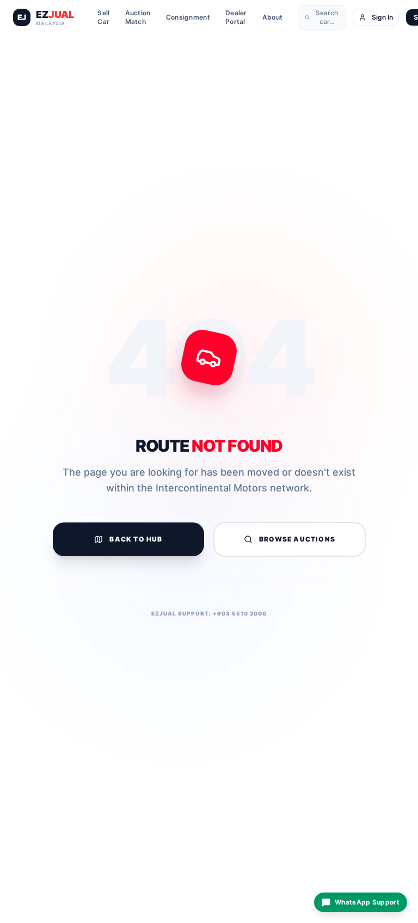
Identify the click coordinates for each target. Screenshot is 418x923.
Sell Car (103, 17)
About (272, 17)
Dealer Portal (236, 17)
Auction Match (138, 17)
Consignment (188, 17)
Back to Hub (135, 539)
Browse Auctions (297, 539)
